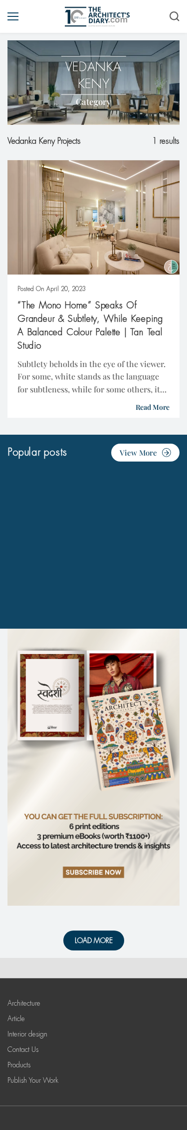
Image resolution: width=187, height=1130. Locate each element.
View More (138, 453)
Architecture (23, 1003)
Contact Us (22, 1049)
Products (18, 1064)
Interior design (27, 1034)
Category (93, 101)
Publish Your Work (32, 1080)
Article (16, 1018)
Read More (153, 407)
